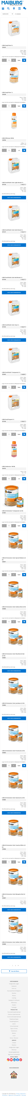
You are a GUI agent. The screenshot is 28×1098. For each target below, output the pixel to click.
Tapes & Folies (14, 1028)
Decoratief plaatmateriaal (14, 1012)
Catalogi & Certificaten (14, 1000)
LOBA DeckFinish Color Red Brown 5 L (12, 277)
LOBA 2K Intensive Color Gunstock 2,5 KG (13, 798)
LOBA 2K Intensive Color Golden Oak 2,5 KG (14, 942)
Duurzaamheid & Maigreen (14, 991)
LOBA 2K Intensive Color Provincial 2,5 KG (13, 750)
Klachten (14, 993)
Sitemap (24, 1095)
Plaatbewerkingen (14, 1019)
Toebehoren (14, 1031)
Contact (14, 1042)
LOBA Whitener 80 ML (8, 138)
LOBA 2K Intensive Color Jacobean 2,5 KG (13, 703)
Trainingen (14, 1007)
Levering (14, 998)
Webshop (14, 1049)
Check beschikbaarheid (14, 197)
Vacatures (14, 986)
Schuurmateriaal (14, 1026)
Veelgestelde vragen (14, 984)
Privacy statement (20, 1093)
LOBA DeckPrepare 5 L (8, 419)
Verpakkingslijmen (14, 1021)
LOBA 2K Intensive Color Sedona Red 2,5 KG (14, 607)
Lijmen (14, 1024)
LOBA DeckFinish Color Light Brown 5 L (12, 182)
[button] (24, 60)
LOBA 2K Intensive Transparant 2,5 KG (12, 511)
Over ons (14, 988)
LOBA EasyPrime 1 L (7, 92)
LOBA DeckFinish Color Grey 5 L (10, 325)
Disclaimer (4, 1095)
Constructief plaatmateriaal (14, 1016)
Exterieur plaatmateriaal (14, 1014)
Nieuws (14, 995)
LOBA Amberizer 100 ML (8, 466)
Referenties (14, 1002)
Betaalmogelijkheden (14, 1052)
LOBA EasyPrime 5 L (7, 45)
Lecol (14, 1035)
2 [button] (15, 965)
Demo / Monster (14, 1038)
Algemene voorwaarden (14, 1054)
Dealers (14, 1005)
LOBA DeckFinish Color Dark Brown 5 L (12, 230)
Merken (14, 1033)
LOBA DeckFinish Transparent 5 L (11, 372)
